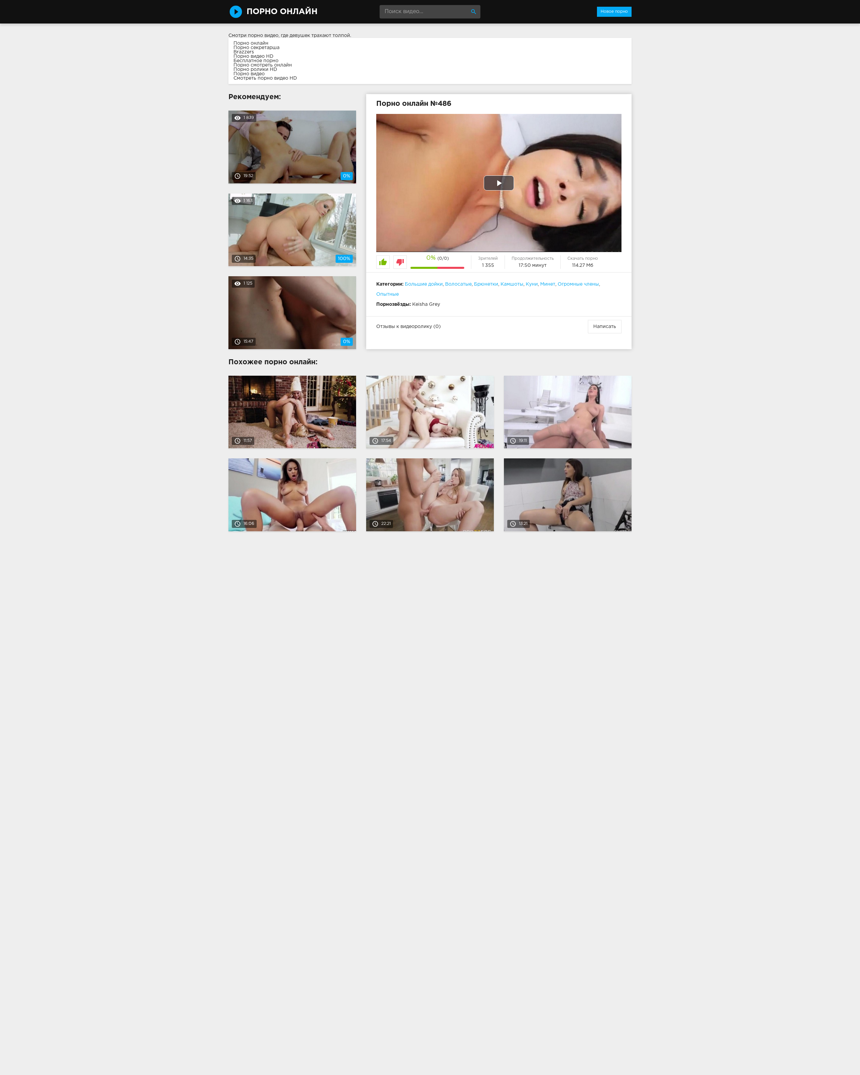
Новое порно (614, 11)
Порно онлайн (250, 43)
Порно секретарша (256, 48)
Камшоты (512, 284)
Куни (532, 284)
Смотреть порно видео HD (265, 78)
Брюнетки (486, 284)
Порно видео (249, 74)
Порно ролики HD (255, 70)
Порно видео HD (253, 56)
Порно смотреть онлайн (262, 65)
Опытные (387, 294)
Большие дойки (424, 284)
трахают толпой (330, 36)
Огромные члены (578, 284)
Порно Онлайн (282, 11)
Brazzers (243, 52)
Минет (547, 284)
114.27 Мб (582, 265)
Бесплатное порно (255, 61)
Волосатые (458, 284)
